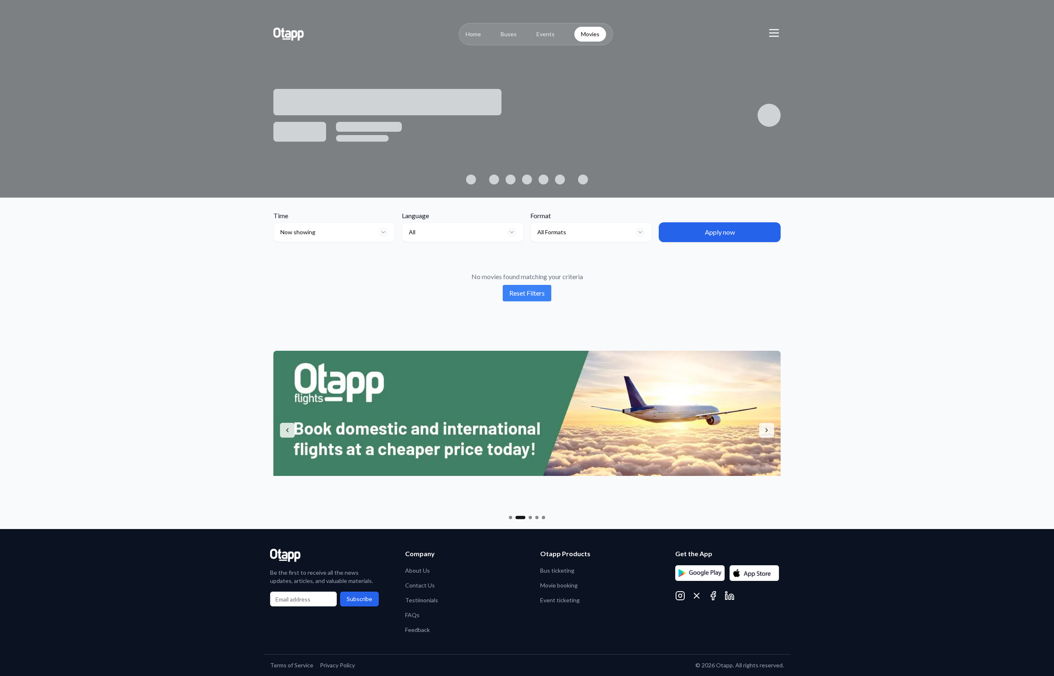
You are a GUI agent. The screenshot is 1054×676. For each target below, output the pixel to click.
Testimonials (421, 600)
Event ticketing (560, 600)
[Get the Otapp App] (700, 573)
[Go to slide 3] (530, 517)
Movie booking (559, 585)
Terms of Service (291, 665)
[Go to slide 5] (543, 517)
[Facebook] (713, 596)
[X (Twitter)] (697, 596)
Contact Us (420, 585)
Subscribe (359, 598)
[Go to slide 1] (510, 517)
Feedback (417, 629)
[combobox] (334, 232)
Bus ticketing (557, 570)
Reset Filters (527, 293)
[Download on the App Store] (754, 573)
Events (545, 33)
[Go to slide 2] (520, 517)
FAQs (412, 614)
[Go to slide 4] (537, 517)
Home (473, 33)
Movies (590, 33)
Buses (509, 33)
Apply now (720, 232)
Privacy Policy (337, 665)
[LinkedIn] (730, 596)
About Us (417, 570)
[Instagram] (680, 596)
